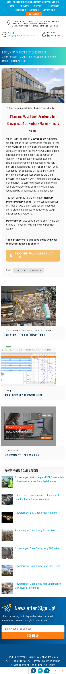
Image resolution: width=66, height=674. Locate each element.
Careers (33, 9)
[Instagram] (63, 35)
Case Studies (49, 108)
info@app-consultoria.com (21, 35)
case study (20, 270)
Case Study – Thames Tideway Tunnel (24, 335)
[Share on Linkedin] (47, 670)
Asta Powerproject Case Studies (28, 52)
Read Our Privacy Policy (21, 657)
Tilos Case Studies (43, 330)
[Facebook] (55, 35)
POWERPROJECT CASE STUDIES (22, 471)
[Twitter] (59, 35)
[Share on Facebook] (33, 670)
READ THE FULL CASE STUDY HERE (34, 255)
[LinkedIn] (48, 35)
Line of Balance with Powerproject (23, 395)
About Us (24, 6)
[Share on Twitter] (40, 670)
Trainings (19, 9)
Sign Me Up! (33, 635)
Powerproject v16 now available (21, 455)
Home (11, 6)
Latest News (26, 330)
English (36, 14)
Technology (53, 6)
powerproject (35, 270)
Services (38, 6)
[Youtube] (52, 35)
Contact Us (48, 9)
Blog (9, 390)
